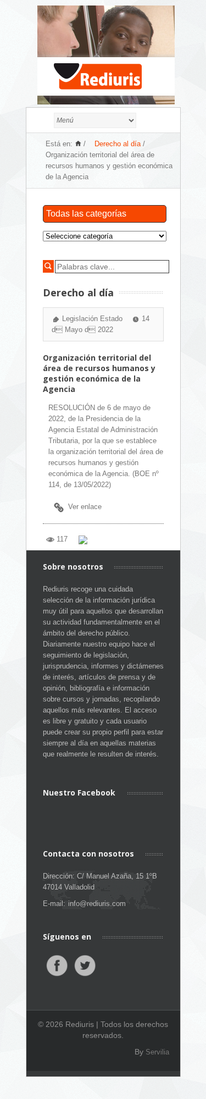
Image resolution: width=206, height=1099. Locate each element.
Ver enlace (85, 506)
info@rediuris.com (97, 903)
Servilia (157, 1052)
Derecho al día (117, 144)
